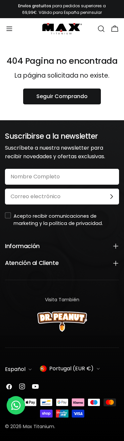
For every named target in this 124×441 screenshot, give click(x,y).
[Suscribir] (111, 196)
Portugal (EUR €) (71, 368)
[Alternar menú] (9, 28)
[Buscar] (101, 28)
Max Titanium (38, 426)
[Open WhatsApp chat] (16, 405)
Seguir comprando (62, 96)
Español (15, 369)
